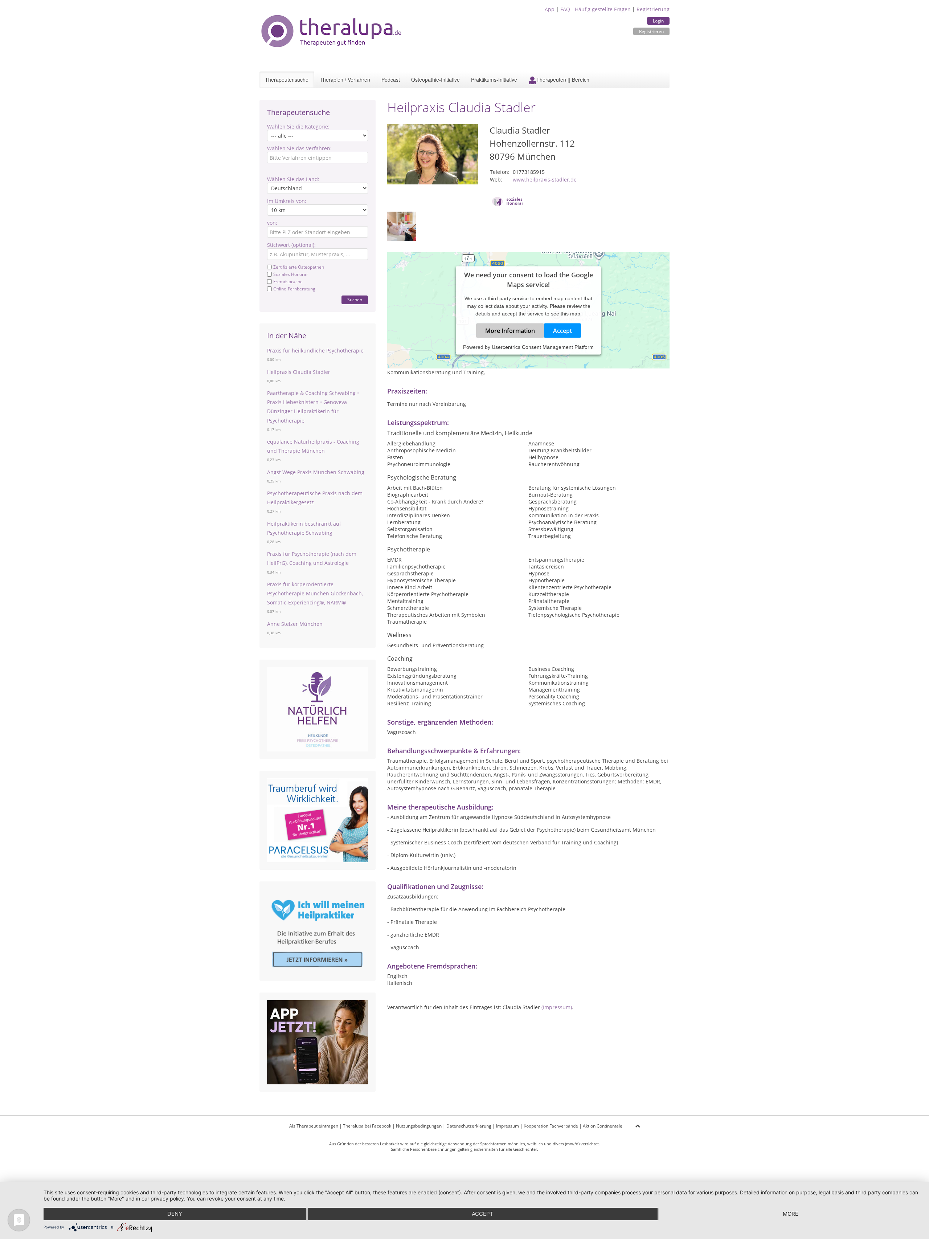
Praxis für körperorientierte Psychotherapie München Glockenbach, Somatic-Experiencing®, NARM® (315, 593)
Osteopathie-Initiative (435, 79)
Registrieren (651, 31)
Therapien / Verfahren (345, 79)
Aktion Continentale (602, 1126)
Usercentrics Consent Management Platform (543, 347)
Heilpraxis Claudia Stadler (298, 371)
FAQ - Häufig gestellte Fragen (595, 9)
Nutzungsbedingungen (419, 1126)
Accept (562, 331)
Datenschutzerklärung (468, 1126)
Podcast (390, 79)
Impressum (507, 1126)
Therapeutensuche (286, 79)
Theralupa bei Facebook (367, 1126)
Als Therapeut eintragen (313, 1126)
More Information (510, 331)
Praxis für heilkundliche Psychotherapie (315, 350)
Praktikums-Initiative (494, 79)
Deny (174, 1213)
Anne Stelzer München (295, 623)
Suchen (354, 300)
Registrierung (653, 9)
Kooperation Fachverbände (551, 1126)
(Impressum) (556, 1007)
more (790, 1213)
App (549, 9)
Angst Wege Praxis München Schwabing (315, 472)
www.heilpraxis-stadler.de (545, 179)
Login (658, 21)
